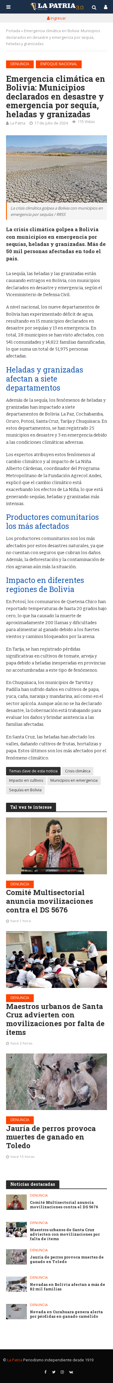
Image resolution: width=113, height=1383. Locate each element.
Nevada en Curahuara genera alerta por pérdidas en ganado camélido (66, 1314)
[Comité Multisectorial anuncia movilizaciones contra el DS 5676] (56, 845)
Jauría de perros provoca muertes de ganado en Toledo (51, 1137)
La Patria (17, 123)
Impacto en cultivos (26, 780)
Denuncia (20, 63)
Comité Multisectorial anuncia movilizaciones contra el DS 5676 (49, 901)
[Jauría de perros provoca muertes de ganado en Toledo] (56, 1081)
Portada (13, 30)
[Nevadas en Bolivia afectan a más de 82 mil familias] (16, 1284)
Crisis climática (77, 771)
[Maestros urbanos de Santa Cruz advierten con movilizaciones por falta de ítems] (56, 959)
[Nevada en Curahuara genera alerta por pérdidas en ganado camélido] (16, 1311)
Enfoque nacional (58, 63)
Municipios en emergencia (74, 780)
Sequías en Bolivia (25, 790)
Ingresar (58, 18)
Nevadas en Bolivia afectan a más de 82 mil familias (67, 1286)
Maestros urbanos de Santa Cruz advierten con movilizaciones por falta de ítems (55, 1019)
